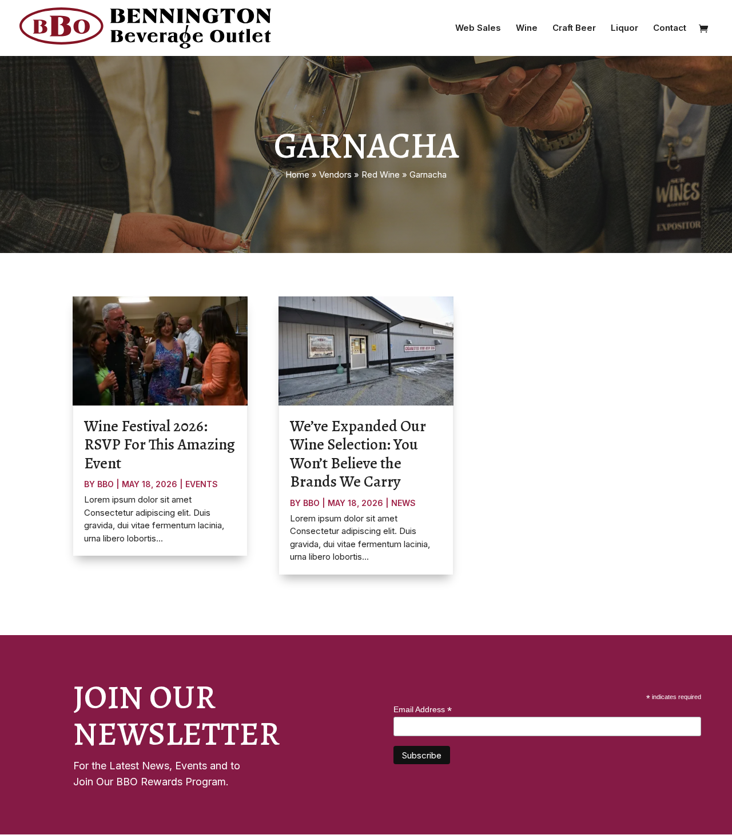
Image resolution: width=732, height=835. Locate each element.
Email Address (422, 709)
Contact (669, 28)
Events (201, 484)
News (403, 503)
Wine (527, 28)
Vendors (335, 174)
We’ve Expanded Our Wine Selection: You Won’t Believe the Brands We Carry (358, 454)
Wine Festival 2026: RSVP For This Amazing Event (159, 444)
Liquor (624, 28)
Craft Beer (574, 28)
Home (297, 174)
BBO (105, 484)
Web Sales (478, 28)
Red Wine (380, 174)
